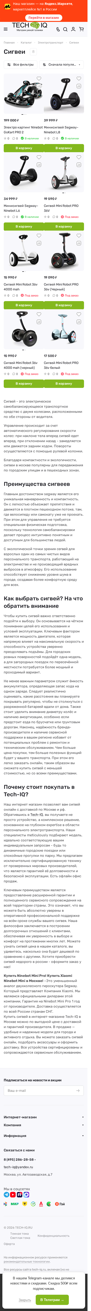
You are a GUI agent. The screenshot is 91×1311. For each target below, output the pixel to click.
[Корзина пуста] (81, 29)
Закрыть (25, 1300)
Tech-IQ (36, 815)
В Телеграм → (52, 1300)
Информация (15, 1136)
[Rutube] (19, 1194)
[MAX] (26, 1194)
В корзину (24, 148)
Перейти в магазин (43, 18)
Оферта (9, 1244)
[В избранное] (39, 78)
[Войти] (73, 29)
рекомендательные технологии (27, 1261)
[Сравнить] (39, 86)
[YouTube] (13, 1194)
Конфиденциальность (54, 1235)
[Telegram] (6, 1194)
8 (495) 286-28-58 (19, 1160)
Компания (12, 1125)
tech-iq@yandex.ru (18, 1167)
